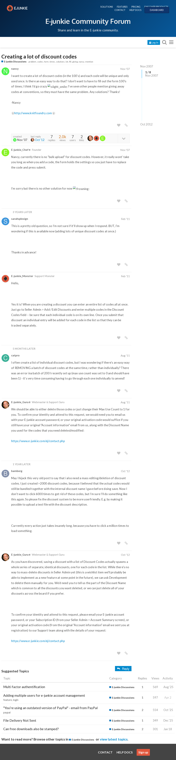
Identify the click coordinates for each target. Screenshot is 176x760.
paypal (6, 712)
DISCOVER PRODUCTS (156, 6)
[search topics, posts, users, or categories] (164, 42)
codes (40, 61)
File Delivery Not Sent (19, 720)
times (52, 61)
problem (32, 61)
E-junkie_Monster (22, 276)
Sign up (143, 752)
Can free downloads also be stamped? (31, 729)
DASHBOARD (157, 10)
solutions (60, 61)
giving (75, 61)
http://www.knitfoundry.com (34, 113)
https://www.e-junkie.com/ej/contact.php (38, 441)
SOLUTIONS (106, 6)
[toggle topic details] (124, 138)
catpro (15, 355)
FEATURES (122, 6)
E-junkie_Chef (20, 149)
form (46, 61)
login (15, 699)
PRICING (135, 6)
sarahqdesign (19, 218)
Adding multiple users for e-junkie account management (44, 695)
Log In (154, 42)
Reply (125, 668)
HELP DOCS (135, 10)
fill (70, 61)
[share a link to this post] (126, 125)
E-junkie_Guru (20, 402)
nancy (81, 61)
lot (67, 61)
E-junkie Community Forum (88, 21)
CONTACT (119, 10)
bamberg (16, 470)
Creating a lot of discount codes (39, 56)
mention (89, 61)
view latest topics (114, 739)
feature (7, 699)
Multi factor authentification (24, 687)
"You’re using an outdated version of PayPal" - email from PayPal (50, 708)
